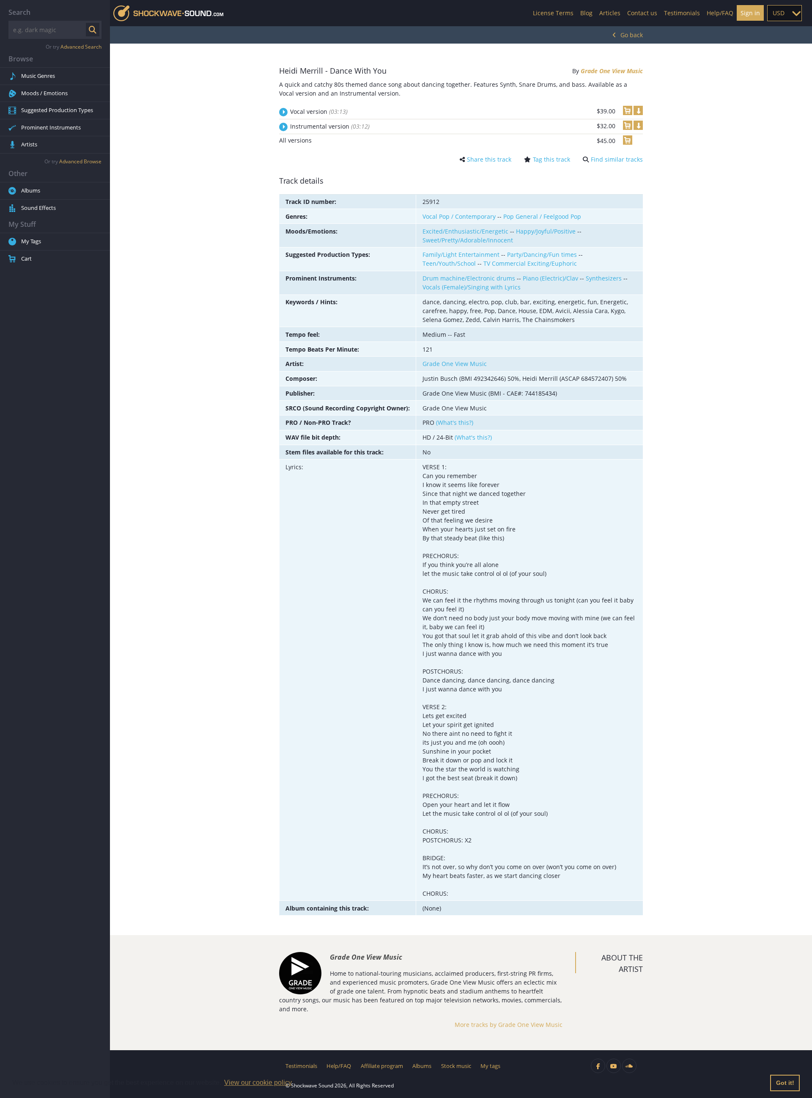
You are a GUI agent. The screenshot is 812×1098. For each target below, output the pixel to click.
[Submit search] (92, 29)
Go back (631, 35)
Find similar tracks (617, 159)
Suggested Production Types (57, 110)
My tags (490, 1066)
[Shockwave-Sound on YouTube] (613, 1066)
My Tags (31, 241)
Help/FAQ (720, 13)
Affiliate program (382, 1066)
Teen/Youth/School (449, 263)
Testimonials (682, 13)
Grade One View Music (612, 71)
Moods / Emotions (44, 93)
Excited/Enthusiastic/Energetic (465, 231)
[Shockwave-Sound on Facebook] (598, 1066)
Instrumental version (330, 126)
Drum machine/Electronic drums (468, 278)
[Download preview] (638, 110)
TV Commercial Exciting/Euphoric (530, 263)
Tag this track (551, 159)
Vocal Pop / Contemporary (459, 216)
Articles (609, 13)
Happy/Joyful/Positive (546, 231)
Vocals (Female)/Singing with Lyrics (471, 287)
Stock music (456, 1066)
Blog (586, 13)
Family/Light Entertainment (460, 254)
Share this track (489, 159)
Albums (30, 190)
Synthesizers (604, 278)
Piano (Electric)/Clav (550, 278)
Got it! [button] (785, 1082)
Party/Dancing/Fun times (542, 254)
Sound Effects (38, 208)
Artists (29, 144)
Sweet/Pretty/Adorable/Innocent (467, 240)
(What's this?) (454, 422)
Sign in (750, 13)
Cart (26, 258)
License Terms (553, 13)
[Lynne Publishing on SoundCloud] (629, 1066)
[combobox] (784, 13)
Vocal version (319, 111)
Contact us (642, 13)
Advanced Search (81, 46)
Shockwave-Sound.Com (168, 13)
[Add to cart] (627, 110)
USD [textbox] (779, 13)
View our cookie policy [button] (258, 1082)
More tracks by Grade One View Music (508, 1025)
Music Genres (38, 76)
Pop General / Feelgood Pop (542, 216)
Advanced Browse (80, 161)
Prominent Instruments (51, 127)
